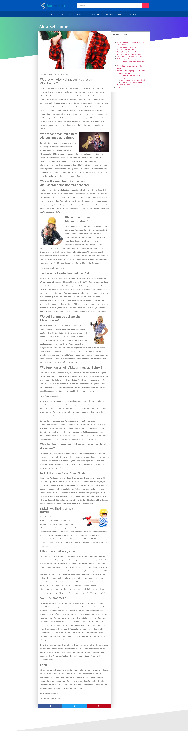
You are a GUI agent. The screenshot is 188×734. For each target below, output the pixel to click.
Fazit (118, 87)
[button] (50, 706)
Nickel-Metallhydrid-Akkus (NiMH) (133, 80)
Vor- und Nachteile (124, 85)
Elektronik (94, 14)
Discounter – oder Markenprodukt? (130, 57)
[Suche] (145, 5)
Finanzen (108, 14)
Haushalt (133, 14)
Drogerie (79, 14)
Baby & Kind (65, 14)
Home (53, 14)
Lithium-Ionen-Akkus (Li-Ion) (131, 82)
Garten (121, 14)
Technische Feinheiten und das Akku (130, 59)
